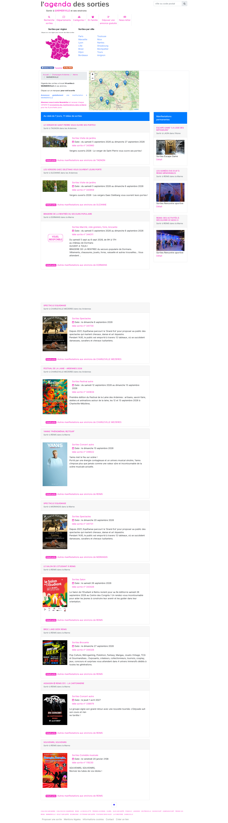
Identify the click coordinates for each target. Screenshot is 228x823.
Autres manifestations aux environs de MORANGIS (82, 557)
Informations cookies (93, 819)
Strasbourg (102, 45)
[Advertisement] (151, 46)
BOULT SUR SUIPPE (63, 814)
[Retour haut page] (114, 804)
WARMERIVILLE (51, 814)
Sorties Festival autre (82, 381)
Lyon (80, 42)
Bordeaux (83, 55)
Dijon (81, 52)
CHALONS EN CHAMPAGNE (65, 811)
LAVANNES (136, 811)
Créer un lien (122, 819)
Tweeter (58, 68)
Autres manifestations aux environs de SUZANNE (81, 204)
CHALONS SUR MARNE (48, 811)
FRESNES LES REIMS (98, 811)
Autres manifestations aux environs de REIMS (80, 494)
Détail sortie (51, 160)
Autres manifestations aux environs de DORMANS (82, 265)
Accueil (46, 75)
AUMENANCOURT (168, 811)
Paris (80, 36)
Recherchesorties (49, 22)
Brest (81, 49)
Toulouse (101, 36)
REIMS (77, 811)
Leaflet (136, 109)
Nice (99, 39)
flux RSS (68, 68)
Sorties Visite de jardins (84, 138)
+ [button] (92, 74)
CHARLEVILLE (128, 814)
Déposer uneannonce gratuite (108, 22)
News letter (124, 20)
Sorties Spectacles (81, 318)
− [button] (92, 78)
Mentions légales (72, 819)
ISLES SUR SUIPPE (118, 811)
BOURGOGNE (74, 814)
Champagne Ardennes (61, 75)
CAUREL (109, 811)
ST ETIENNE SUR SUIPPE (87, 814)
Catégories (78, 20)
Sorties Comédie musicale (85, 755)
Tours (100, 52)
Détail (159, 159)
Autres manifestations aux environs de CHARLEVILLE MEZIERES (89, 359)
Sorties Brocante (80, 642)
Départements (64, 20)
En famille (93, 20)
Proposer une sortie (52, 819)
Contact (110, 819)
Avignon (101, 55)
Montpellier (102, 49)
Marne (75, 75)
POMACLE (128, 811)
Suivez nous (48, 68)
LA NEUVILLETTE (85, 811)
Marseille (82, 39)
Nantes (100, 42)
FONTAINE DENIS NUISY (104, 814)
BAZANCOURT (157, 811)
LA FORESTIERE (118, 814)
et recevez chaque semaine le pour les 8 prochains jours (63, 104)
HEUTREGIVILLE (146, 811)
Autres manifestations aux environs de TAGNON (81, 160)
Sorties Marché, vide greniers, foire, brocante (94, 227)
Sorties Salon (78, 579)
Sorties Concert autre (83, 444)
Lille (80, 45)
